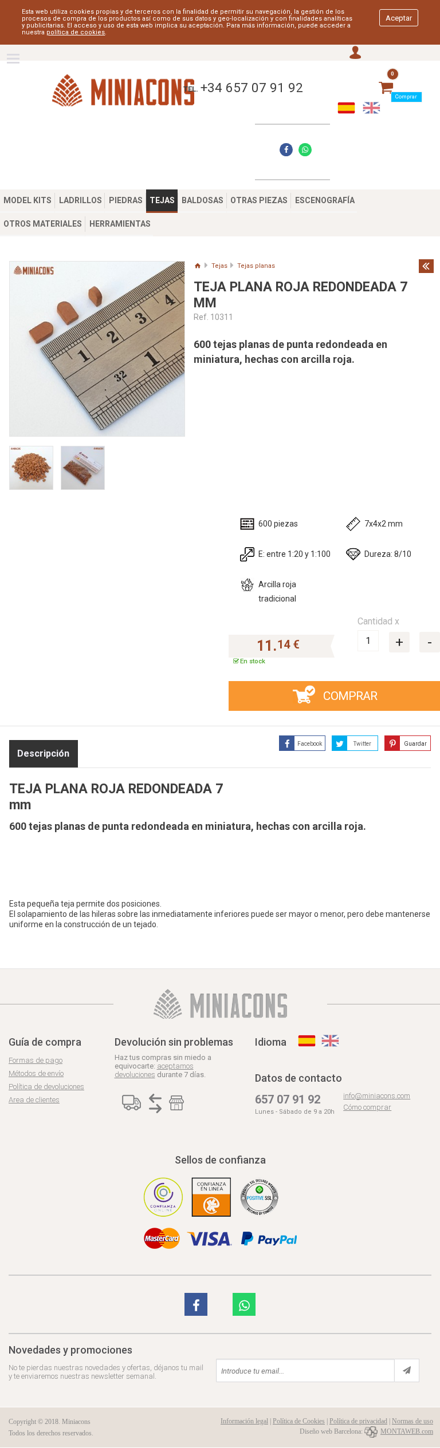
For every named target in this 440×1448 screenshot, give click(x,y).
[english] (371, 108)
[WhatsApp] (305, 149)
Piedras (126, 200)
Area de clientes (34, 1099)
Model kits (27, 200)
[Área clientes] (355, 53)
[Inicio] (197, 266)
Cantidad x (378, 621)
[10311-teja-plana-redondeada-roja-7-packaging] (86, 463)
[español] (346, 108)
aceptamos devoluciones (154, 1070)
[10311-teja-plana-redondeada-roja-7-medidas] (97, 349)
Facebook (309, 744)
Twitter (362, 744)
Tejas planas (256, 266)
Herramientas (120, 223)
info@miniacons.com (376, 1095)
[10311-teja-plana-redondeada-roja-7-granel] (35, 463)
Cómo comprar (367, 1107)
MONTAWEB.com (406, 1431)
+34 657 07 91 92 (252, 87)
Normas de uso (412, 1421)
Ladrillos (80, 200)
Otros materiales (42, 223)
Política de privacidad (358, 1421)
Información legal (244, 1421)
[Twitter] (195, 1304)
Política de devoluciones (46, 1086)
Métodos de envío (36, 1073)
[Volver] (426, 266)
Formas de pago (35, 1060)
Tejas (162, 200)
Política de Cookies (299, 1421)
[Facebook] (286, 149)
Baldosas (202, 200)
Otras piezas (259, 200)
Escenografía (325, 200)
